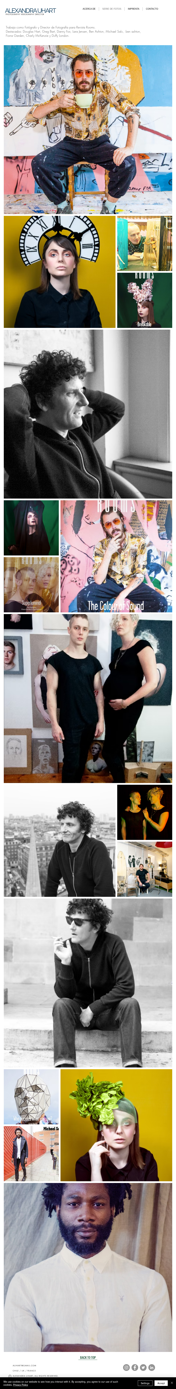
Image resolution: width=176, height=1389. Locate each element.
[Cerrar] (172, 1383)
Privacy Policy (20, 1384)
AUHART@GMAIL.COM (24, 1365)
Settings (145, 1383)
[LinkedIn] (151, 1367)
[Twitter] (143, 1367)
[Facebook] (134, 1367)
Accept (161, 1383)
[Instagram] (126, 1367)
